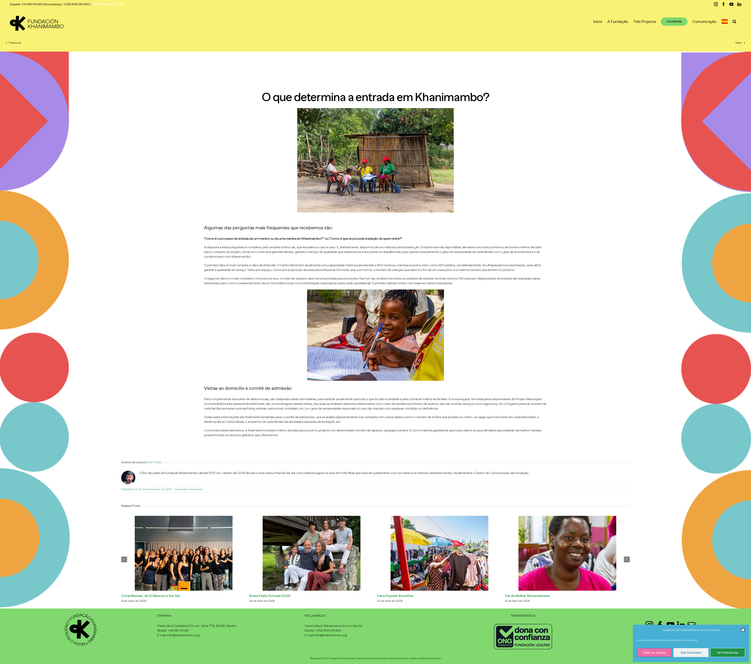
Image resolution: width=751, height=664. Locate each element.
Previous (15, 43)
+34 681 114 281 (178, 630)
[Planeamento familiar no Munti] (311, 517)
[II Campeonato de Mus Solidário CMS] (567, 517)
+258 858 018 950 (328, 630)
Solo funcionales (691, 652)
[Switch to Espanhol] (724, 21)
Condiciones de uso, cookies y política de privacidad (414, 658)
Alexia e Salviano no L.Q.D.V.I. (400, 596)
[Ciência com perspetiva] (184, 517)
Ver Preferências (727, 652)
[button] (743, 630)
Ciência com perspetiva (140, 596)
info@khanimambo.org (108, 4)
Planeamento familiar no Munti (273, 596)
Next (739, 43)
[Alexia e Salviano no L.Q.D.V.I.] (439, 517)
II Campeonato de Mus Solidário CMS (534, 596)
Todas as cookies (654, 652)
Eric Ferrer (155, 462)
